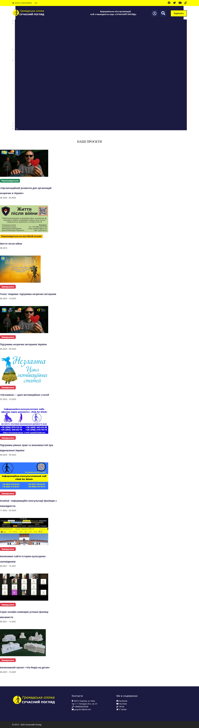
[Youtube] (180, 3)
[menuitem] (20, 21)
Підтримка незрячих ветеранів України (23, 344)
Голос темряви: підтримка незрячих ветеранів (28, 294)
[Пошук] (163, 13)
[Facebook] (169, 3)
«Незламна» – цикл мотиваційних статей (24, 395)
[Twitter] (174, 3)
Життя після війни (11, 243)
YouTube (123, 703)
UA (36, 3)
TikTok (121, 706)
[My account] (154, 13)
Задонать (179, 13)
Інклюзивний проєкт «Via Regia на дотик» (25, 667)
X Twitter (122, 709)
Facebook (122, 701)
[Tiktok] (185, 3)
